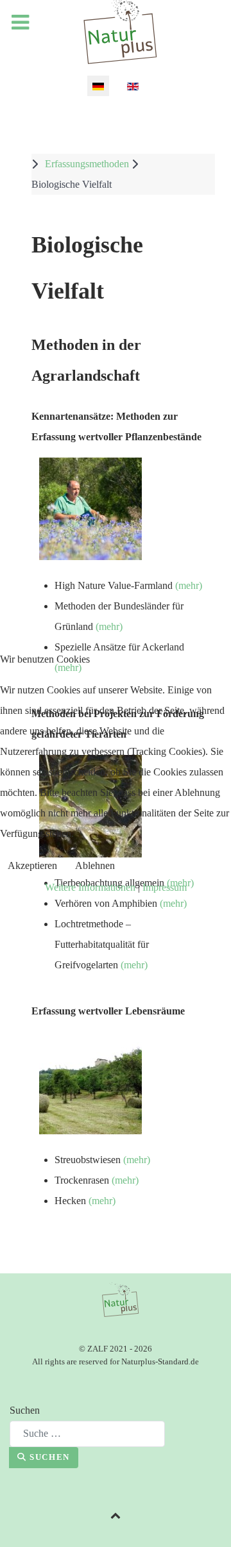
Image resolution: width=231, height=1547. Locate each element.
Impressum (164, 887)
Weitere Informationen (90, 887)
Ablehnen (95, 865)
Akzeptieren (32, 865)
